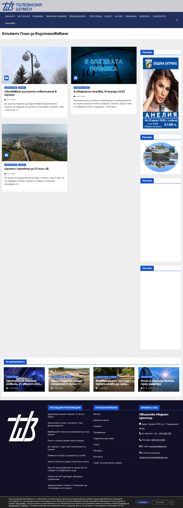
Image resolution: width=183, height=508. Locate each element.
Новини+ (38, 16)
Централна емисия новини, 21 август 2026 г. (23, 384)
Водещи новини (11, 87)
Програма (95, 16)
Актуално (23, 16)
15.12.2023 (11, 100)
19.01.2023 (80, 96)
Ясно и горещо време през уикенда (157, 382)
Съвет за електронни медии (107, 463)
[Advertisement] (161, 223)
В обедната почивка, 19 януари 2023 (99, 91)
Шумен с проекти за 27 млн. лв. (26, 168)
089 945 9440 (158, 440)
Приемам (143, 502)
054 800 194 (165, 433)
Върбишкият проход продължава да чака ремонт (112, 384)
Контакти (159, 16)
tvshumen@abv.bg (157, 446)
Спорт (108, 16)
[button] (177, 20)
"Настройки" (20, 503)
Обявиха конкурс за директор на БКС (67, 455)
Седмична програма (103, 438)
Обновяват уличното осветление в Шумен (30, 93)
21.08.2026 (13, 388)
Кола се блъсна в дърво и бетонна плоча (68, 461)
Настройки (160, 502)
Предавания (77, 16)
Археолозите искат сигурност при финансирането (67, 384)
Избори (144, 16)
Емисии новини (56, 16)
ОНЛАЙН (10, 23)
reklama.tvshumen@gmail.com (153, 457)
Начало (10, 16)
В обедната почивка (81, 87)
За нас (119, 16)
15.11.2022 (11, 174)
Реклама (131, 16)
